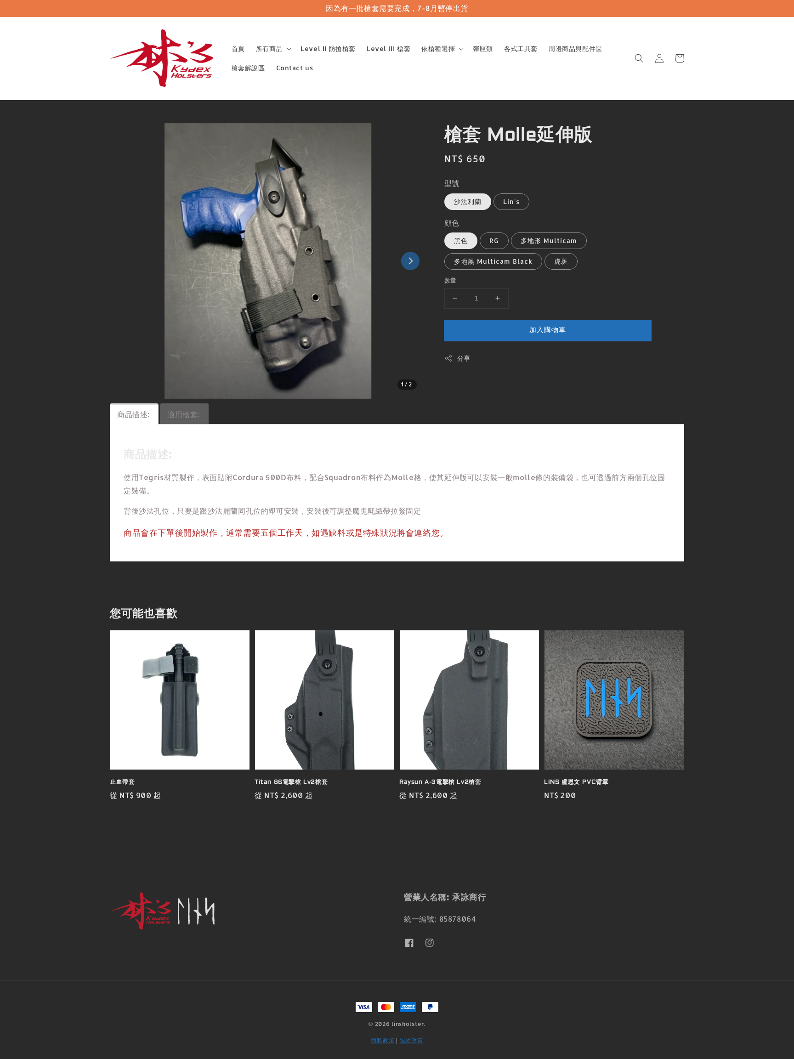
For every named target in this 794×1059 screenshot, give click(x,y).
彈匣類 (483, 48)
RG (494, 240)
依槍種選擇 (438, 48)
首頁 (238, 48)
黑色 (461, 240)
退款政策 (411, 1040)
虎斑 (561, 261)
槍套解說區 (248, 68)
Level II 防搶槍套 (328, 48)
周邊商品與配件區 (575, 48)
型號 (451, 183)
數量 (450, 280)
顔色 (451, 222)
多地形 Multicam (549, 240)
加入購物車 (547, 329)
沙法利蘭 (468, 201)
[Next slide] (410, 261)
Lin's (511, 201)
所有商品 (269, 48)
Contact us (294, 68)
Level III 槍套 (388, 48)
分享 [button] (464, 358)
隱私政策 (383, 1040)
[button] (639, 58)
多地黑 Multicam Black (493, 261)
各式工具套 (521, 48)
